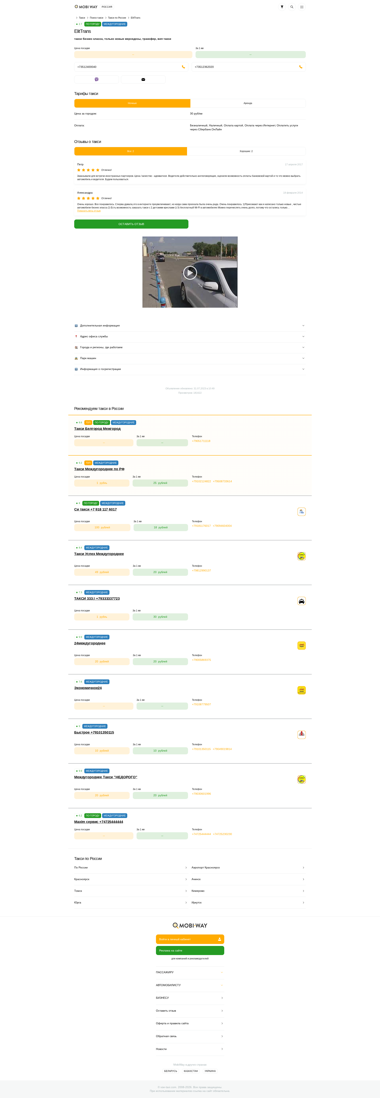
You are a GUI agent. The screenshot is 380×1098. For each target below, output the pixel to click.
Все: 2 (130, 151)
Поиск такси (96, 17)
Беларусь (170, 1071)
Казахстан (191, 1071)
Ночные (132, 103)
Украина (210, 1071)
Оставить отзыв (131, 224)
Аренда (248, 103)
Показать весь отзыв (89, 210)
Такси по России (117, 17)
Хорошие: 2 (246, 151)
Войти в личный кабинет (175, 939)
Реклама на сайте (170, 950)
